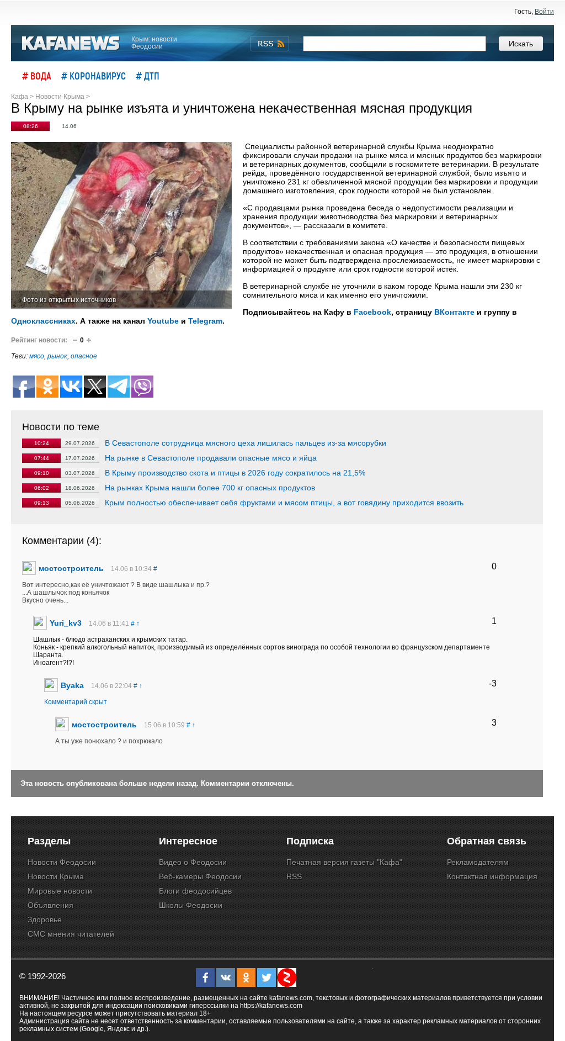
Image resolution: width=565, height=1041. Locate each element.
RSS (294, 876)
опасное (84, 356)
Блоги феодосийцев (195, 890)
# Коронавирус (93, 76)
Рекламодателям (478, 862)
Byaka (72, 685)
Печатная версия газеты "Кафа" (344, 862)
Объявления (50, 905)
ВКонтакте (454, 312)
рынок (57, 356)
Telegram (205, 320)
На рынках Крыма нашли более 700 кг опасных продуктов (210, 487)
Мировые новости (60, 890)
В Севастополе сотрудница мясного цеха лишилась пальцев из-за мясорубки (245, 442)
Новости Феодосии (62, 862)
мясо (36, 356)
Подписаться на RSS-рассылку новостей (269, 43)
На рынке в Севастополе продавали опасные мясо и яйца (211, 457)
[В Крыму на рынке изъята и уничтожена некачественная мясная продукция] (121, 225)
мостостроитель (71, 568)
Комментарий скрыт (75, 702)
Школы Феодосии (190, 905)
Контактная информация (492, 876)
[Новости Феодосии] (71, 43)
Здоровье (45, 919)
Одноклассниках (43, 320)
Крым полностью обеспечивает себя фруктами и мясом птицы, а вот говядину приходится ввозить (284, 502)
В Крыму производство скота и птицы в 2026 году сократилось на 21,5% (235, 472)
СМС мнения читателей (71, 933)
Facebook (372, 312)
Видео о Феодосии (193, 862)
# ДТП (147, 76)
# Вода (36, 76)
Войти (544, 11)
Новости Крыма (56, 876)
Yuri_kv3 (66, 623)
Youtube (163, 320)
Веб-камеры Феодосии (200, 876)
